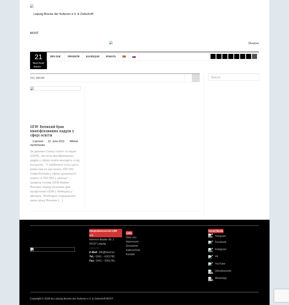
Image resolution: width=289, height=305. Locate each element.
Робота (111, 56)
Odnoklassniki (223, 270)
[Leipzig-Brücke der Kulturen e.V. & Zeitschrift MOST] (65, 23)
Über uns (131, 237)
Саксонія (38, 141)
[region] (184, 26)
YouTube (220, 263)
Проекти (74, 56)
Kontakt (130, 254)
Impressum (132, 241)
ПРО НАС (55, 56)
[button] (184, 26)
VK (216, 256)
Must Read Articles (38, 60)
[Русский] (134, 56)
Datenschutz (133, 250)
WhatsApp (221, 278)
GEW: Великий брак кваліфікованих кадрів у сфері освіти (52, 130)
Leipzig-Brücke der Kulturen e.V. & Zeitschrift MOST (83, 298)
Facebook (220, 242)
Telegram (220, 236)
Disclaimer (132, 245)
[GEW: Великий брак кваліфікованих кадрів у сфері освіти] (55, 103)
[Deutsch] (124, 56)
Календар (92, 56)
